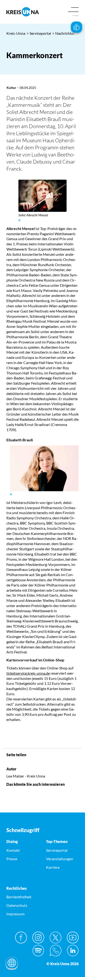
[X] (55, 937)
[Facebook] (21, 937)
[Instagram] (38, 937)
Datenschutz (16, 905)
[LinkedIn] (73, 950)
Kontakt (13, 850)
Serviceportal (38, 33)
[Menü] (73, 12)
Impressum (15, 914)
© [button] (19, 220)
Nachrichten (63, 33)
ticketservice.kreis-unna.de (28, 673)
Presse (11, 858)
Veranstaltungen (59, 858)
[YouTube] (73, 937)
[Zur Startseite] (22, 11)
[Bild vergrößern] (42, 196)
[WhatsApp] (55, 950)
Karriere (53, 867)
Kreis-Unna (15, 33)
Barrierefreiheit (18, 896)
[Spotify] (38, 950)
